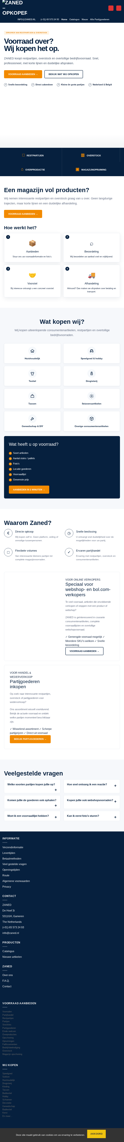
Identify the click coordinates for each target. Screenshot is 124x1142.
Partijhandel (7, 1015)
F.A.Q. (5, 980)
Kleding (5, 1087)
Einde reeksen (9, 1031)
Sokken (6, 1077)
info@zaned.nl (10, 933)
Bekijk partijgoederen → (30, 739)
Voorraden (7, 1012)
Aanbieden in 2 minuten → (29, 489)
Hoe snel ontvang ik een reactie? (87, 784)
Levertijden (8, 853)
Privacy (6, 886)
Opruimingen (8, 1041)
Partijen (6, 1021)
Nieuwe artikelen (12, 957)
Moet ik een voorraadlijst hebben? (28, 816)
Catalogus (74, 19)
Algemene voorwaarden (16, 881)
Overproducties (9, 1034)
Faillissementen (9, 1044)
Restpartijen (8, 1018)
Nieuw (85, 19)
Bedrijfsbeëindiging (11, 1047)
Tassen (5, 1090)
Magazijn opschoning (12, 1054)
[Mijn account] (111, 8)
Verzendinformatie (12, 847)
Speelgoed (7, 1073)
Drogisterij (7, 1083)
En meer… (7, 1116)
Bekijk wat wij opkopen (64, 74)
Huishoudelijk (8, 1080)
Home (64, 19)
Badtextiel (7, 1109)
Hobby (5, 1096)
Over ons (7, 975)
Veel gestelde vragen (14, 864)
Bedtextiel (7, 1093)
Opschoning (8, 1038)
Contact (6, 986)
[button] (118, 8)
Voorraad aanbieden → (23, 74)
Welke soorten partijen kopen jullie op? (31, 784)
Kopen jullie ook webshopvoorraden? (90, 800)
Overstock (7, 1051)
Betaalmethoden (11, 858)
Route (5, 875)
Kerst (4, 1113)
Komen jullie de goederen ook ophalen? (31, 800)
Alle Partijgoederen (99, 19)
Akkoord (96, 1134)
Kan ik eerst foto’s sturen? (83, 816)
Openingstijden (11, 869)
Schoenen (7, 1100)
